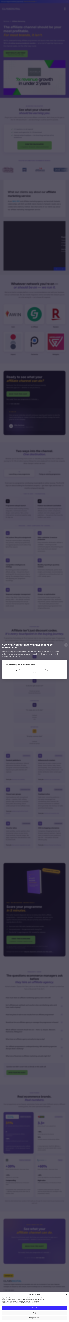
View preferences (34, 1318)
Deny (34, 1313)
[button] (66, 1294)
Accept (34, 1308)
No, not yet (49, 670)
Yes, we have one (20, 670)
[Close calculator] (66, 645)
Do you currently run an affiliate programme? (21, 665)
